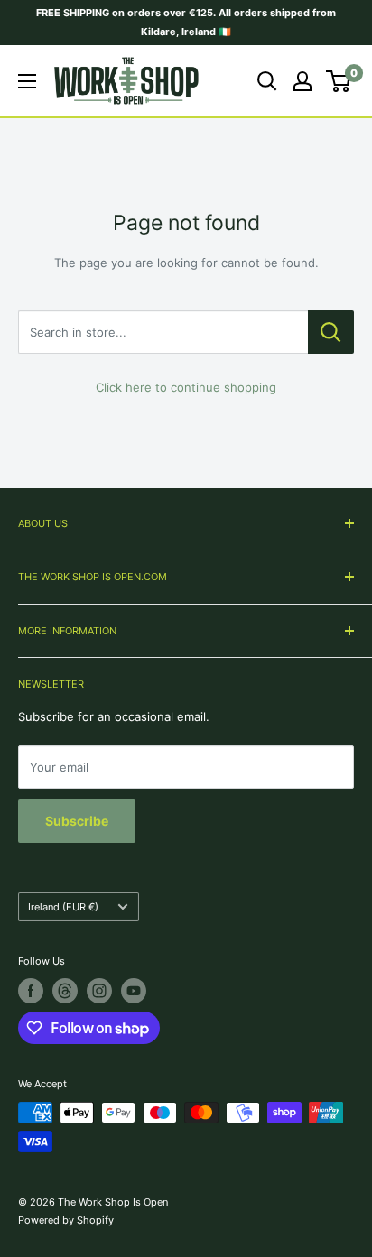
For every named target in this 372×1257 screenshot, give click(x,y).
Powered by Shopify (66, 1220)
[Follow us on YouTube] (133, 990)
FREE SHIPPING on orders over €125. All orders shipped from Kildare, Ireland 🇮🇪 (186, 22)
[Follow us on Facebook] (30, 990)
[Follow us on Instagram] (99, 990)
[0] (339, 81)
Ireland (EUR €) (63, 907)
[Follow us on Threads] (65, 990)
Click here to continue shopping (186, 387)
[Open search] (267, 81)
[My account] (302, 81)
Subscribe (76, 820)
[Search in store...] (331, 332)
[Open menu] (27, 81)
